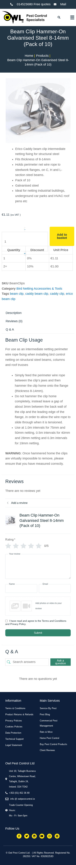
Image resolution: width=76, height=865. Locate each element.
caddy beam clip (36, 293)
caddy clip (57, 293)
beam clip (17, 293)
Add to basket (62, 236)
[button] (58, 17)
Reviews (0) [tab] (14, 321)
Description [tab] (14, 313)
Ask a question (60, 662)
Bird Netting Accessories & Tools (39, 288)
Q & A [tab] (10, 329)
